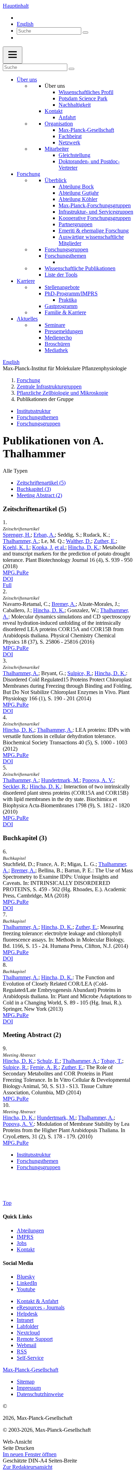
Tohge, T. (111, 1061)
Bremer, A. (64, 604)
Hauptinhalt (16, 6)
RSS (22, 1351)
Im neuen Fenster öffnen (29, 1454)
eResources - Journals (41, 1307)
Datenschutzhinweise (40, 1394)
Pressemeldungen (64, 331)
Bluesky (26, 1277)
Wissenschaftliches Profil (86, 92)
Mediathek (56, 350)
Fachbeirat (70, 136)
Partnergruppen (75, 224)
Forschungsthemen (65, 256)
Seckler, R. (15, 786)
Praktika (68, 300)
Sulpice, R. (79, 673)
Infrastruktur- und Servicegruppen (96, 212)
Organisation (59, 124)
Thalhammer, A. (20, 541)
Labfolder (27, 1326)
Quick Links (17, 1217)
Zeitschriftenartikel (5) (41, 483)
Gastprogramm (61, 306)
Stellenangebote (62, 287)
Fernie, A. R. (44, 1067)
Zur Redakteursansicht (27, 1467)
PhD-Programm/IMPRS (71, 293)
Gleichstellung (74, 155)
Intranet (25, 1320)
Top (7, 1203)
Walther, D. (78, 541)
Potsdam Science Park (83, 98)
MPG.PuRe (16, 572)
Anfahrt (67, 117)
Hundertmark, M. (60, 780)
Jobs (22, 1243)
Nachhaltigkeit (75, 105)
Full (7, 585)
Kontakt (53, 111)
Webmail (26, 1345)
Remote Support (35, 1339)
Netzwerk (69, 142)
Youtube (26, 1289)
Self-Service (30, 1358)
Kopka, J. (42, 547)
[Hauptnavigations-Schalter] (12, 55)
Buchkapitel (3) (34, 489)
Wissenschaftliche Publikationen (80, 268)
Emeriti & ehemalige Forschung (94, 231)
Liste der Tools (61, 275)
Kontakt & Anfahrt (37, 1301)
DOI (8, 579)
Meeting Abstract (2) (39, 495)
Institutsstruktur (34, 411)
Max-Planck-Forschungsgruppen (95, 205)
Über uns (27, 80)
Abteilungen (30, 1231)
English (25, 24)
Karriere (26, 281)
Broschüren (57, 344)
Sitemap (26, 1382)
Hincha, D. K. (83, 547)
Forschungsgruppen (66, 249)
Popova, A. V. (97, 780)
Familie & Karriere (65, 312)
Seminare (55, 325)
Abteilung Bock (76, 187)
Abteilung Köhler (78, 199)
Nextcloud (28, 1333)
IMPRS (25, 1237)
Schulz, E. (48, 1061)
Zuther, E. (105, 541)
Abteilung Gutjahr (79, 193)
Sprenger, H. (17, 535)
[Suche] (85, 32)
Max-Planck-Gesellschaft (86, 130)
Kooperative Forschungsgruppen (95, 218)
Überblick (56, 180)
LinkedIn (27, 1283)
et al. (60, 547)
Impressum (29, 1388)
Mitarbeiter (57, 149)
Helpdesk (27, 1314)
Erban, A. (44, 535)
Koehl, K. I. (16, 547)
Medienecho (58, 338)
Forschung (28, 174)
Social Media (18, 1263)
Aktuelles (27, 319)
